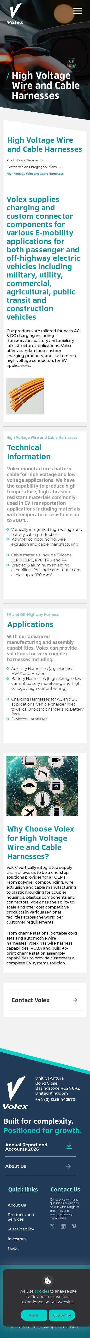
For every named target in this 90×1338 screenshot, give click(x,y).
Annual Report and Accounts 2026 (26, 1147)
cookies (42, 1291)
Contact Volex (31, 1000)
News (13, 1248)
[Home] (15, 13)
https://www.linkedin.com (63, 1227)
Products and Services (22, 160)
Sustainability (21, 1229)
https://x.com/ (52, 1227)
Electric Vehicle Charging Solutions (31, 167)
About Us (17, 1205)
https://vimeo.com (74, 1227)
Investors (17, 1238)
